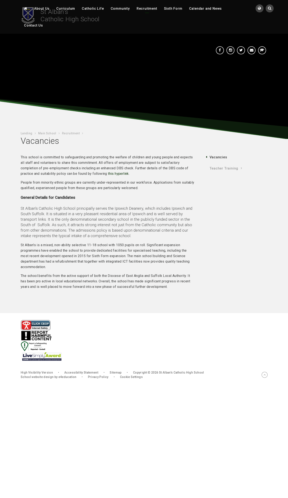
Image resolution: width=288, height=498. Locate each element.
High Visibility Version (37, 372)
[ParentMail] (252, 50)
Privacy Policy (98, 377)
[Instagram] (230, 50)
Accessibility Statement (81, 372)
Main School (47, 133)
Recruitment (71, 133)
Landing (26, 133)
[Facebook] (220, 50)
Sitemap (115, 372)
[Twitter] (241, 50)
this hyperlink (118, 174)
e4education (67, 377)
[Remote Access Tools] (262, 50)
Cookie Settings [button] (131, 377)
